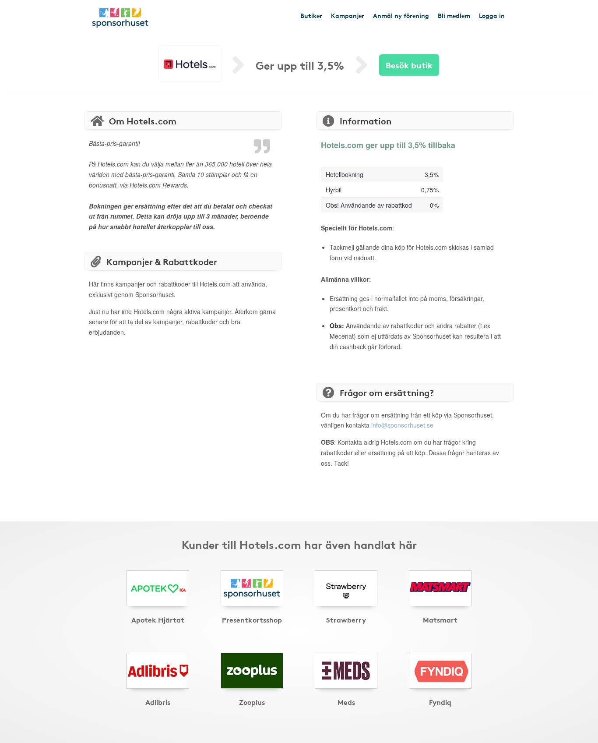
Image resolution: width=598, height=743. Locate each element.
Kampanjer (347, 15)
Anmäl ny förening (401, 15)
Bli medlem (454, 15)
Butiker (311, 15)
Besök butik (409, 65)
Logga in (492, 15)
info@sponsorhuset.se (402, 425)
